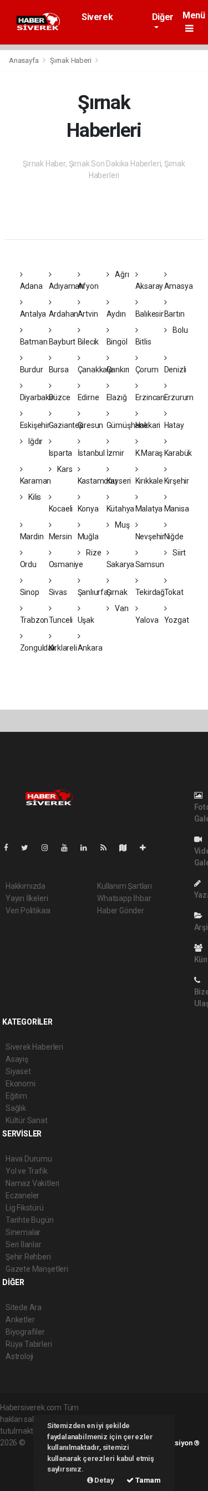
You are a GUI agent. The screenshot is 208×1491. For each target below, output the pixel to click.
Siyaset (18, 1071)
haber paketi (21, 1454)
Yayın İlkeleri (27, 898)
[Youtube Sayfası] (69, 847)
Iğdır (35, 441)
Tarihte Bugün (30, 1220)
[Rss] (107, 847)
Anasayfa (24, 60)
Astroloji (19, 1356)
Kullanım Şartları (124, 886)
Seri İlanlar (24, 1244)
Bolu (179, 330)
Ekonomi (20, 1083)
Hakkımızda (25, 886)
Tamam (147, 1480)
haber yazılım (23, 1466)
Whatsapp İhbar (124, 898)
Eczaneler (22, 1195)
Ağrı (121, 274)
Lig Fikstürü (25, 1207)
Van (120, 608)
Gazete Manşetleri (37, 1268)
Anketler (20, 1319)
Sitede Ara (24, 1307)
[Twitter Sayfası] (29, 847)
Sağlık (16, 1108)
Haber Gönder (120, 910)
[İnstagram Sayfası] (49, 847)
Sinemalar (23, 1232)
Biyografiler (25, 1331)
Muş (121, 524)
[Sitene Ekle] (147, 847)
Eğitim (16, 1095)
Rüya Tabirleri (29, 1344)
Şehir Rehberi (28, 1256)
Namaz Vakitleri (32, 1183)
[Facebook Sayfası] (10, 847)
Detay (103, 1480)
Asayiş (17, 1059)
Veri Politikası (28, 910)
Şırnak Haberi (71, 60)
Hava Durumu (29, 1158)
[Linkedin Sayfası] (88, 847)
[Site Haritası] (127, 847)
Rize (92, 552)
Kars (63, 469)
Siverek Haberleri (100, 22)
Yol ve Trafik (27, 1171)
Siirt (178, 552)
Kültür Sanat (27, 1120)
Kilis (34, 497)
